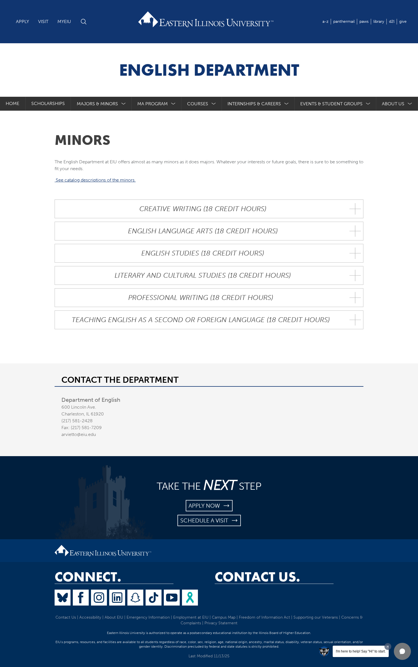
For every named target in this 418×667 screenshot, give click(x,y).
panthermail (344, 21)
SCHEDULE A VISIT (205, 520)
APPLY (22, 21)
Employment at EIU (190, 617)
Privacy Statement (220, 623)
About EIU (114, 617)
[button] (402, 651)
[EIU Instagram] (99, 598)
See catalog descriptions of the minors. (95, 180)
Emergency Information (148, 617)
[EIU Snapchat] (135, 598)
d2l (391, 21)
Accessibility (90, 617)
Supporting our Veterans (315, 617)
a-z (325, 21)
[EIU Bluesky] (63, 598)
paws (364, 21)
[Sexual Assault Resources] (190, 598)
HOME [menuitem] (12, 103)
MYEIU (64, 21)
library (378, 21)
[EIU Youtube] (172, 598)
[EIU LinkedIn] (117, 598)
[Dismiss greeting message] (387, 646)
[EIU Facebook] (81, 598)
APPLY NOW (206, 505)
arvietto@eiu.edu (78, 434)
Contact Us (65, 617)
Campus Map (223, 617)
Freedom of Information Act (264, 617)
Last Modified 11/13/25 (209, 656)
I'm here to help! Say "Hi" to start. (361, 651)
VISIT (43, 21)
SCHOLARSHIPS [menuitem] (48, 103)
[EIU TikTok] (154, 598)
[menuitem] (101, 104)
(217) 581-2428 (77, 420)
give (403, 21)
